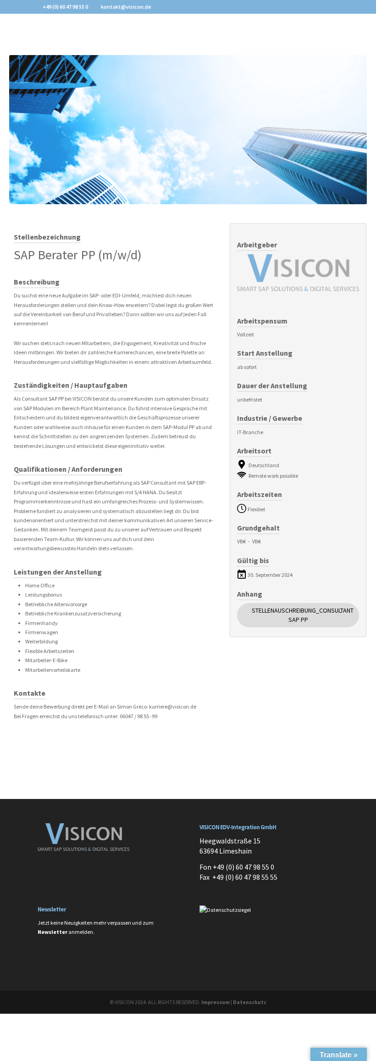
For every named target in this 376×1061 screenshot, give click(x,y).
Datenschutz (249, 1002)
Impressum (215, 1002)
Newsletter (52, 931)
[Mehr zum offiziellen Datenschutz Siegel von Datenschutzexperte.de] (225, 909)
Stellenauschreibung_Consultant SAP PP (303, 615)
